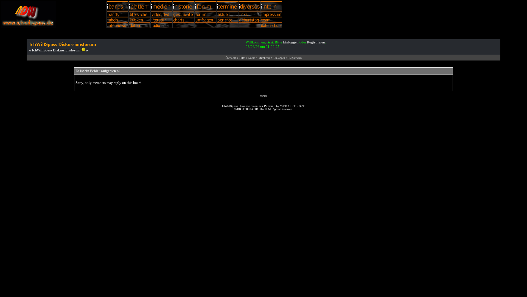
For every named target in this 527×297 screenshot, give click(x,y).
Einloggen (291, 42)
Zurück (263, 95)
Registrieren (316, 42)
